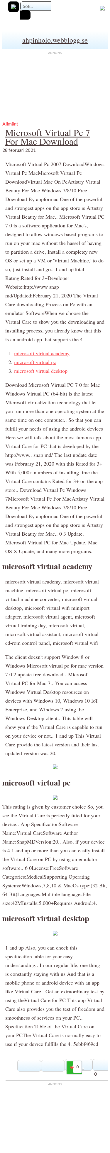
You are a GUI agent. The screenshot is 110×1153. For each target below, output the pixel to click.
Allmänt (10, 123)
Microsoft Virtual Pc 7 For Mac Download (47, 136)
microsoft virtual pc (35, 361)
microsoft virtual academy (42, 353)
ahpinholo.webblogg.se (55, 40)
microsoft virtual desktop (40, 370)
